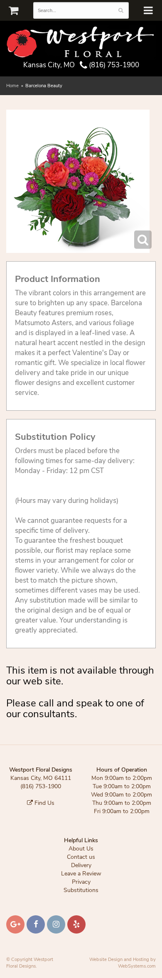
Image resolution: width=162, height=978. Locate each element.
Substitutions (81, 890)
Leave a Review (81, 874)
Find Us (43, 803)
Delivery (81, 865)
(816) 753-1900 (113, 65)
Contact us (81, 857)
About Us (81, 849)
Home (12, 86)
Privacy (81, 882)
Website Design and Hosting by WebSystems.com (122, 962)
